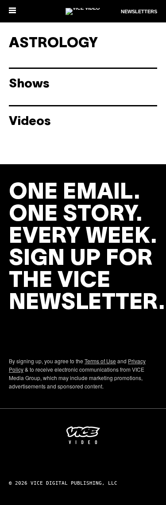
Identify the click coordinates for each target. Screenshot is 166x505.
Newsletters (139, 11)
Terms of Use (100, 361)
